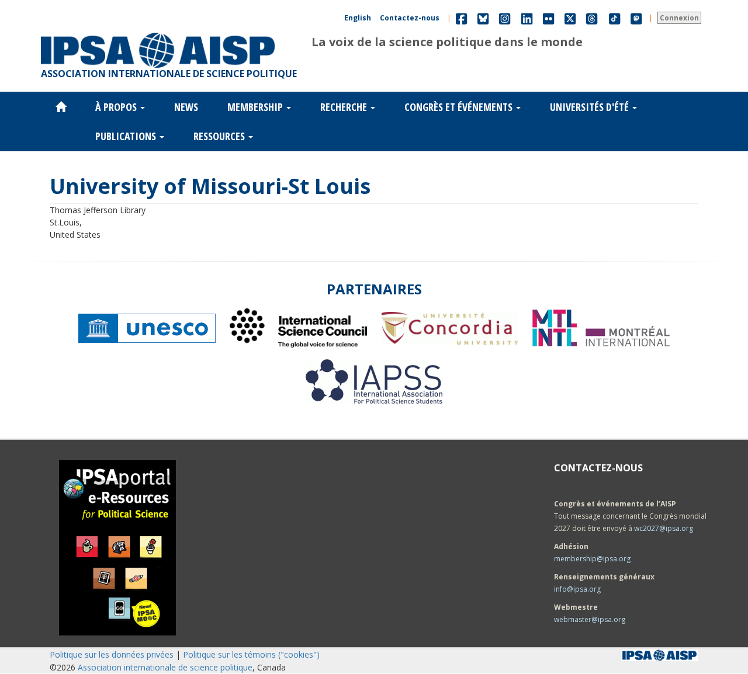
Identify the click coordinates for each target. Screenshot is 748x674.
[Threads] (591, 18)
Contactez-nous (409, 18)
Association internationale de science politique (165, 667)
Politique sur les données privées (112, 654)
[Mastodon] (636, 18)
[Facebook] (461, 18)
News (186, 107)
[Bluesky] (483, 18)
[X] (570, 18)
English (357, 18)
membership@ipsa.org (592, 559)
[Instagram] (504, 18)
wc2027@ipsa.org (663, 528)
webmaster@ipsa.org (589, 619)
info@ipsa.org (577, 589)
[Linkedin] (526, 18)
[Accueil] (158, 32)
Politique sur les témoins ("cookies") (251, 654)
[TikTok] (615, 18)
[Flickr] (548, 18)
